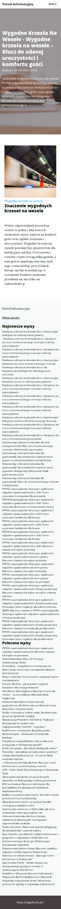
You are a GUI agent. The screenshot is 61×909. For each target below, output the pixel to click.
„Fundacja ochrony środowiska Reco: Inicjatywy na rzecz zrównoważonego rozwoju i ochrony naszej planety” (29, 342)
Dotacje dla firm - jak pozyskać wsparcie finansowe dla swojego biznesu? (25, 685)
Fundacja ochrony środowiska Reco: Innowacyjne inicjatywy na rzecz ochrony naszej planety (30, 380)
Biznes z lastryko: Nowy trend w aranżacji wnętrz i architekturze (30, 678)
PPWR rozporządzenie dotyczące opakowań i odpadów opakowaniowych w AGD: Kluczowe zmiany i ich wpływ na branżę (28, 546)
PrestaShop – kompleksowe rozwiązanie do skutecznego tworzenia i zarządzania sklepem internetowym (28, 670)
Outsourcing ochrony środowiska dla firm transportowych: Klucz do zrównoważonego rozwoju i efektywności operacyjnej (27, 446)
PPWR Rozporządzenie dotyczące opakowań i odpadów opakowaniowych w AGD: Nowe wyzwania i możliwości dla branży (28, 535)
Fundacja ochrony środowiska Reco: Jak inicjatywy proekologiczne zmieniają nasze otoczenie (26, 371)
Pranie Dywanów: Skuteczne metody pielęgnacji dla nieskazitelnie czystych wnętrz (29, 828)
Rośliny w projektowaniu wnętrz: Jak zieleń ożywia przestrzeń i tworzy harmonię (30, 796)
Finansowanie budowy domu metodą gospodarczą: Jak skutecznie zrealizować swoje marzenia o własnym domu (29, 705)
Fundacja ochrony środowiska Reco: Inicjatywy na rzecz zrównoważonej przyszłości (30, 437)
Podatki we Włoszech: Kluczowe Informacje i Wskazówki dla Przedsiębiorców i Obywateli (27, 875)
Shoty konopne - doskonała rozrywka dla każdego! (25, 735)
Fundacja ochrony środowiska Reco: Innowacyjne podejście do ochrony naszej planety (30, 333)
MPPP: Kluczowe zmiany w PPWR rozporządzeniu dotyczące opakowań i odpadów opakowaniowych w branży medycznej (30, 614)
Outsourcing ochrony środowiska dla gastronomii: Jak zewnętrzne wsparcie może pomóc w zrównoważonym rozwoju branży (27, 457)
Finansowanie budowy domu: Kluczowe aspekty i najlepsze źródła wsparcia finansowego (29, 850)
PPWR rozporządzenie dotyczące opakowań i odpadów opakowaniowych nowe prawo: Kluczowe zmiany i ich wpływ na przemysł (28, 578)
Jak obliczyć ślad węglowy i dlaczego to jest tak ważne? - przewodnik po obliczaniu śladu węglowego (28, 695)
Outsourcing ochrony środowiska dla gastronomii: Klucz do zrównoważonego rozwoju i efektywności (30, 482)
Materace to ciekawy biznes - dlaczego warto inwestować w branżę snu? (28, 857)
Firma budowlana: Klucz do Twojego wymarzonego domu (23, 660)
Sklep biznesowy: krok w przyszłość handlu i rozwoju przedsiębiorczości (27, 803)
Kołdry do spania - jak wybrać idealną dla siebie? (29, 748)
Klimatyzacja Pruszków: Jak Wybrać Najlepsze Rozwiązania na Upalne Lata (28, 721)
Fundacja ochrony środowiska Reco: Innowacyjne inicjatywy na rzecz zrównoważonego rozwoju (30, 362)
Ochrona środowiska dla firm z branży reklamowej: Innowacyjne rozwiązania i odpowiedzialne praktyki (24, 820)
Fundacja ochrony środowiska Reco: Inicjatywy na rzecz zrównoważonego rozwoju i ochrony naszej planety (30, 353)
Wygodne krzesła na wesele (23, 201)
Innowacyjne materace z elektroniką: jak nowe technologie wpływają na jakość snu (28, 811)
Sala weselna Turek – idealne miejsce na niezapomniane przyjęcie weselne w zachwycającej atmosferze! (24, 866)
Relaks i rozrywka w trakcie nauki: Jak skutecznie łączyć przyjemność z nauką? (29, 714)
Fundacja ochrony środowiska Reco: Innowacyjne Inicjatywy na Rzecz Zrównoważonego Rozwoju (30, 419)
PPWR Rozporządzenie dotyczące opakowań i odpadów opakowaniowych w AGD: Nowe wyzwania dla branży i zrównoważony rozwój (28, 503)
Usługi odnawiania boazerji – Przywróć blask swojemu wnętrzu (27, 757)
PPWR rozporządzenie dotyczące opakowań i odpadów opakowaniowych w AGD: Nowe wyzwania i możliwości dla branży (28, 514)
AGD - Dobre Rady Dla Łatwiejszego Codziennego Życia (30, 771)
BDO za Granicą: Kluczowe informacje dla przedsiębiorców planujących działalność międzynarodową (25, 788)
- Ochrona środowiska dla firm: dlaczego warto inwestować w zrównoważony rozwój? (29, 764)
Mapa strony (11, 317)
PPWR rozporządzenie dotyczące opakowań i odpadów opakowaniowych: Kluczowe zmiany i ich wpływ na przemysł (28, 652)
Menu (52, 4)
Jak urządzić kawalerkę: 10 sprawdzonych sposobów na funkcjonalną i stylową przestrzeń (29, 778)
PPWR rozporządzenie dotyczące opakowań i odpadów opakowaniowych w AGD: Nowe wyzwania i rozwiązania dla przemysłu (28, 492)
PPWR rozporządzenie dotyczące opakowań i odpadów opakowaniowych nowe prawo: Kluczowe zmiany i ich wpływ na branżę (28, 557)
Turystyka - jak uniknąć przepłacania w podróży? (30, 751)
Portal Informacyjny (17, 4)
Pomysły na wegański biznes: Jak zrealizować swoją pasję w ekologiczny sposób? (27, 743)
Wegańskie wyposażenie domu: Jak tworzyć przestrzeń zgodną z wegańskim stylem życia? (28, 882)
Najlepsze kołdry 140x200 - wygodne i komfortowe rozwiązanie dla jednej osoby (26, 728)
